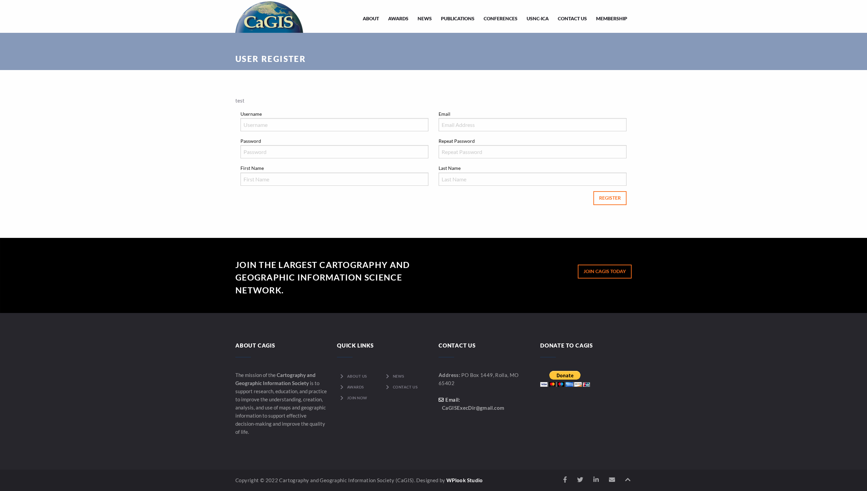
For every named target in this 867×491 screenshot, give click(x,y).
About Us (357, 376)
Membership (611, 18)
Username (251, 114)
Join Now (357, 398)
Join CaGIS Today (605, 271)
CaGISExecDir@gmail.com (473, 408)
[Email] (612, 480)
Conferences (500, 18)
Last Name (450, 168)
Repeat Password (457, 141)
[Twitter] (580, 480)
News (425, 18)
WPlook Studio (464, 480)
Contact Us (572, 18)
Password (250, 141)
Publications (457, 18)
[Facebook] (565, 480)
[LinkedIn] (596, 480)
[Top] (628, 480)
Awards (398, 18)
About (371, 18)
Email (444, 114)
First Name (252, 168)
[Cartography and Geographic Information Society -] (269, 16)
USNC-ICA (538, 18)
